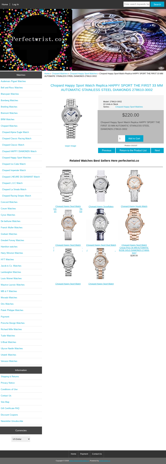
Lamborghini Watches (11, 272)
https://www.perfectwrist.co (79, 461)
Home (5, 4)
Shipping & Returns (10, 376)
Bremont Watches (9, 113)
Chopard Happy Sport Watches (83, 73)
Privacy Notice (8, 383)
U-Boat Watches (8, 342)
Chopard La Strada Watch (13, 189)
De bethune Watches (10, 221)
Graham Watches (9, 234)
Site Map (5, 402)
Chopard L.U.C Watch (12, 183)
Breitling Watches (9, 107)
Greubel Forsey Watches (12, 240)
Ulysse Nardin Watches (12, 348)
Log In (15, 4)
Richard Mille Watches (11, 329)
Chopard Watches (60, 73)
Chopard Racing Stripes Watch (16, 196)
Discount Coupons (9, 415)
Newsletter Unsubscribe (12, 421)
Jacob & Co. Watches (11, 266)
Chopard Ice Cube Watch (13, 164)
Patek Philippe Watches (12, 310)
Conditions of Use (9, 389)
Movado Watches (9, 297)
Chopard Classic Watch (12, 145)
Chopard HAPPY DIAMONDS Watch (18, 151)
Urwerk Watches (8, 355)
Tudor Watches (8, 335)
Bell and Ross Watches (12, 87)
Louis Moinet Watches (11, 278)
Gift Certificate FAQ (10, 408)
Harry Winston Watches (12, 253)
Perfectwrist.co (104, 461)
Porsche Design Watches (13, 323)
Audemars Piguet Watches (13, 81)
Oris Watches (7, 304)
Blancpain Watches (10, 94)
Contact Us (6, 395)
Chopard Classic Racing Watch (16, 138)
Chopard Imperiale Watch (13, 170)
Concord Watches (9, 202)
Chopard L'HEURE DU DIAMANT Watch (20, 177)
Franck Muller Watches (12, 227)
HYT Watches (7, 259)
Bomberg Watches (9, 100)
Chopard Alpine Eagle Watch (15, 132)
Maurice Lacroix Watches (13, 285)
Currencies (21, 430)
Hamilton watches (9, 246)
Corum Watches (8, 208)
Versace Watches (9, 361)
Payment (5, 316)
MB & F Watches (9, 291)
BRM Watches (7, 119)
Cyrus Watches (8, 215)
